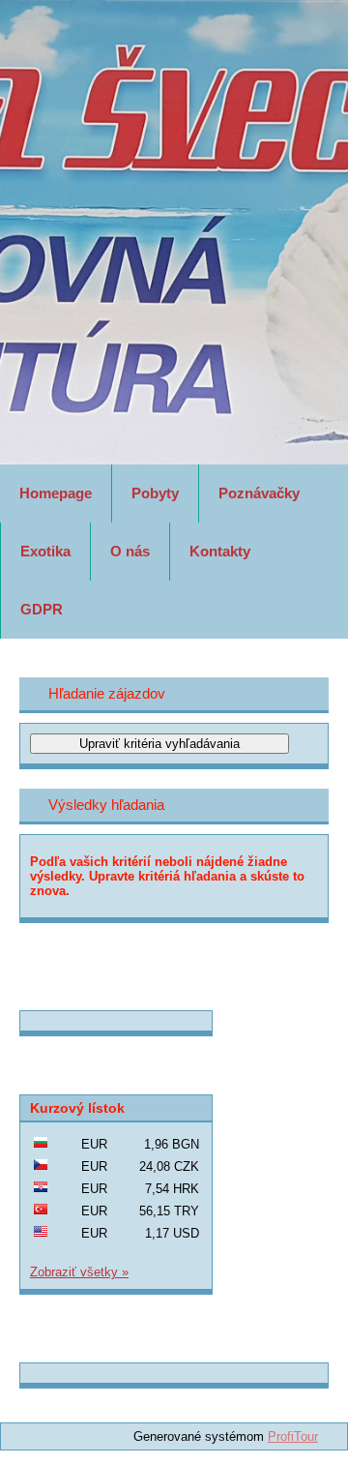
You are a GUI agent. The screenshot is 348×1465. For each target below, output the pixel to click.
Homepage (55, 493)
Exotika (45, 551)
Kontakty (219, 551)
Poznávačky (259, 493)
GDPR (41, 609)
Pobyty (155, 493)
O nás (130, 551)
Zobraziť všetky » (79, 1272)
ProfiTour (293, 1436)
